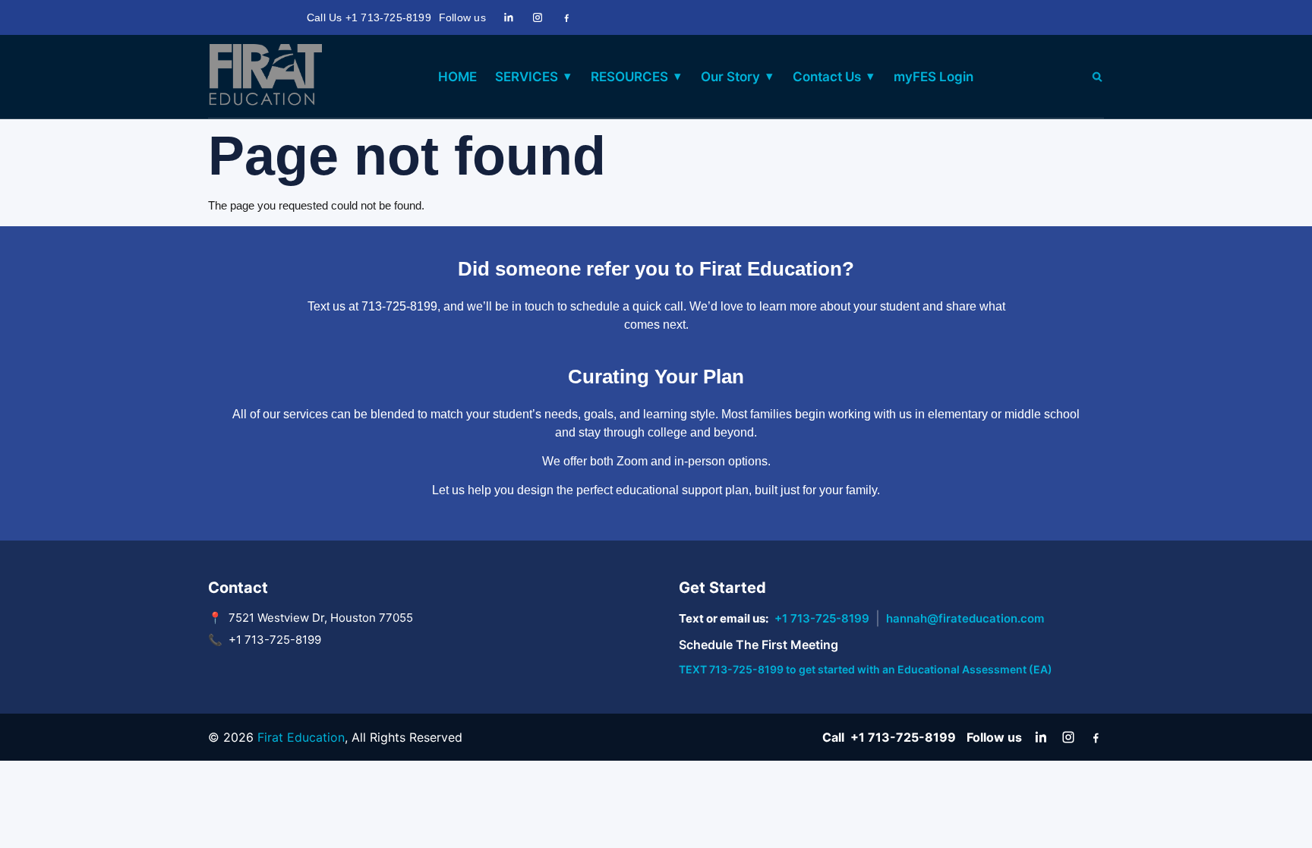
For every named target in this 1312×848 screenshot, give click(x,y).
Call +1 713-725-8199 (889, 737)
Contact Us (827, 76)
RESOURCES (629, 76)
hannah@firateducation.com (965, 618)
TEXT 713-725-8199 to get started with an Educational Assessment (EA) (865, 669)
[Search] (1097, 77)
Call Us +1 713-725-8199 (369, 17)
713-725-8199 (399, 306)
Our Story (730, 76)
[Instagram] (537, 17)
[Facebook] (566, 17)
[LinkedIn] (509, 17)
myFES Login (933, 76)
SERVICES (526, 76)
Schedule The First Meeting (758, 644)
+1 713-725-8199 (821, 618)
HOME (457, 76)
